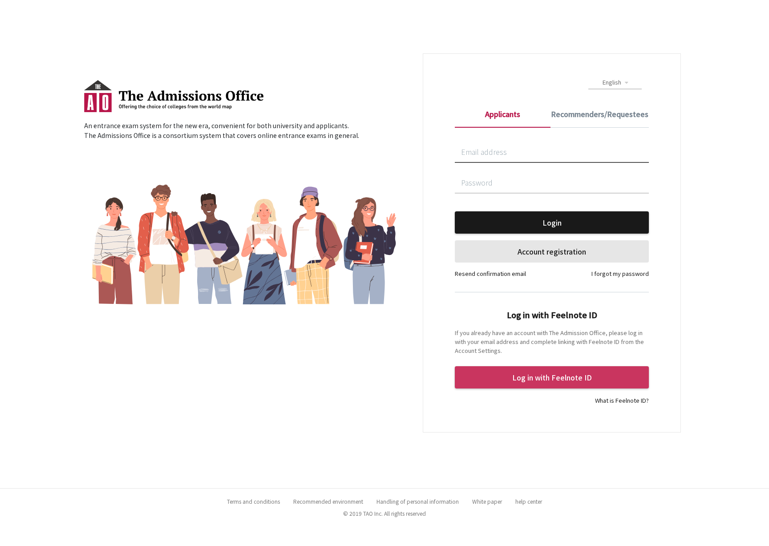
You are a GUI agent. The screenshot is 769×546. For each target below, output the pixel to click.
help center (528, 501)
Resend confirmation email (490, 273)
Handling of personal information (417, 501)
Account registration (552, 251)
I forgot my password (620, 273)
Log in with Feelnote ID (552, 377)
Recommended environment (328, 501)
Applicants (502, 114)
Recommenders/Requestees (599, 114)
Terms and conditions (253, 501)
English (613, 82)
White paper (487, 501)
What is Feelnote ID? (622, 400)
